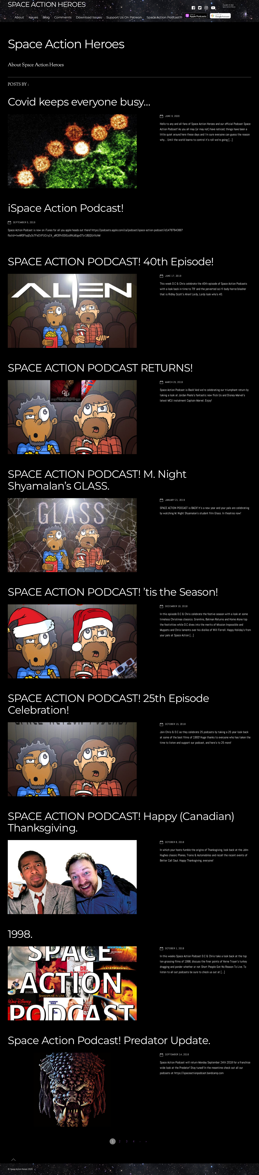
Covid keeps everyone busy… (79, 101)
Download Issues (89, 17)
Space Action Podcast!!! (164, 17)
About (19, 17)
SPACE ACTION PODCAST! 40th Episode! (111, 261)
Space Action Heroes (18, 1169)
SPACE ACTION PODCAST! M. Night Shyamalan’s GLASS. (97, 480)
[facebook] (193, 7)
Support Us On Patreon (124, 17)
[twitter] (200, 7)
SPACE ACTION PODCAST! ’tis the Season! (113, 591)
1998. (20, 934)
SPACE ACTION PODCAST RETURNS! (100, 367)
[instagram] (206, 7)
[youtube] (213, 7)
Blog (46, 17)
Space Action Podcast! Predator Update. (109, 1040)
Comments (62, 17)
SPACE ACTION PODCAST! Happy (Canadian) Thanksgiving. (121, 822)
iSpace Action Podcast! (65, 208)
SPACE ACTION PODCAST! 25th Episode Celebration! (108, 704)
